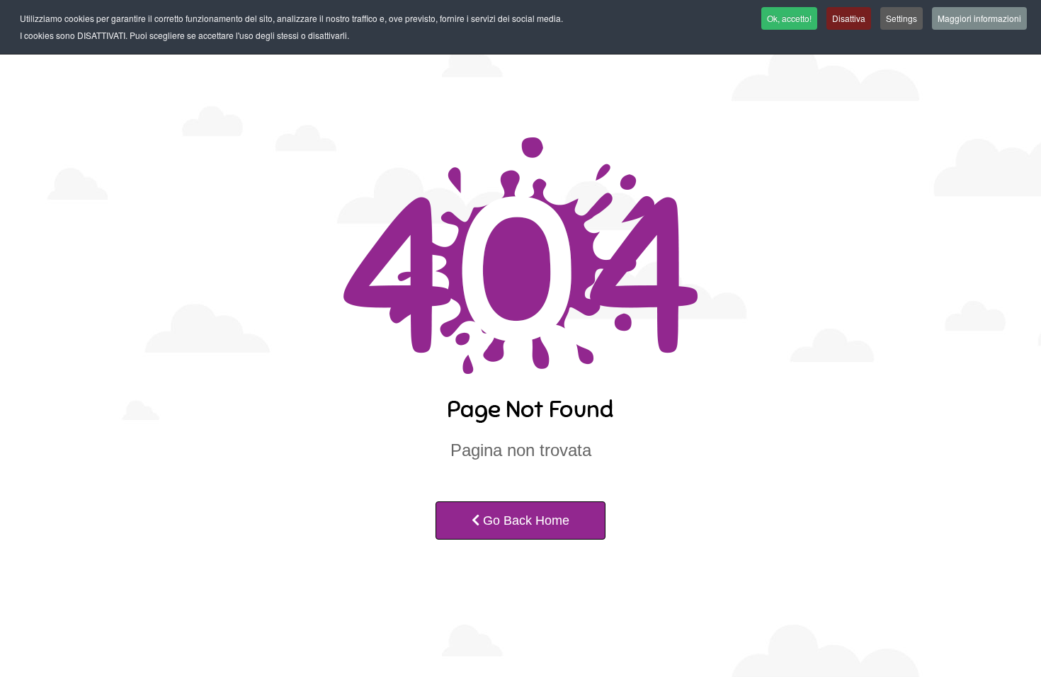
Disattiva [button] (848, 18)
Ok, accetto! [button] (789, 18)
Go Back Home (524, 520)
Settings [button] (901, 18)
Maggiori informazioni (979, 18)
